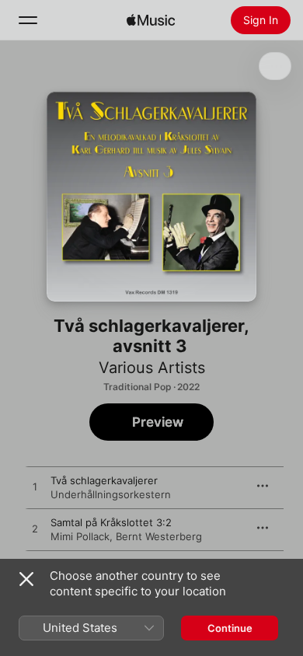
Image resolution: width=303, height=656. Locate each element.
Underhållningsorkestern (110, 494)
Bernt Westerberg (159, 536)
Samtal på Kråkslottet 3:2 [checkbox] (111, 522)
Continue (229, 628)
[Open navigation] (28, 20)
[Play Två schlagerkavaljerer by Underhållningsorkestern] (34, 487)
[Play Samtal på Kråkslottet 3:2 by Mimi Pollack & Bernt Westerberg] (34, 529)
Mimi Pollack (80, 536)
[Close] (26, 579)
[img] (151, 20)
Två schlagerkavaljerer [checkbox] (104, 480)
